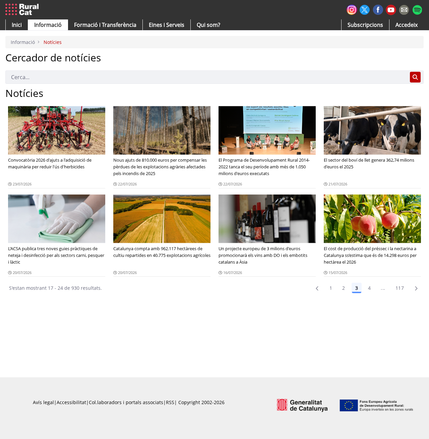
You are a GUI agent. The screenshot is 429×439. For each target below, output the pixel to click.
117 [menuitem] (399, 288)
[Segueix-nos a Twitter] (365, 9)
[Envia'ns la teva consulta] (404, 9)
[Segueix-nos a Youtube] (391, 9)
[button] (17, 24)
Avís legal (43, 402)
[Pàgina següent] (416, 288)
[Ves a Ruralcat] (23, 9)
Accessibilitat (71, 402)
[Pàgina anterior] (317, 288)
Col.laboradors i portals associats (126, 402)
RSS (170, 402)
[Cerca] (415, 77)
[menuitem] (105, 24)
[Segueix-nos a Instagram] (352, 9)
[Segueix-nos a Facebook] (378, 9)
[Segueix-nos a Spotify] (417, 9)
